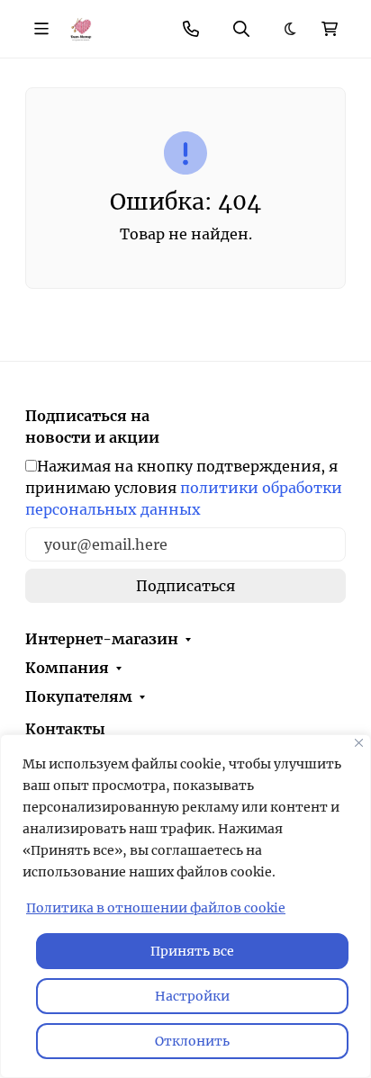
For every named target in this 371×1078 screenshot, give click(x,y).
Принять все (192, 951)
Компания (67, 667)
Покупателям (78, 696)
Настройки (192, 996)
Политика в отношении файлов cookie (155, 908)
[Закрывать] (359, 743)
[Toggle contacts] (191, 28)
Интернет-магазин (101, 639)
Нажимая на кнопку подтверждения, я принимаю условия (183, 487)
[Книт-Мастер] (80, 28)
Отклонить (192, 1041)
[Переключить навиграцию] (41, 28)
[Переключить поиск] (241, 28)
